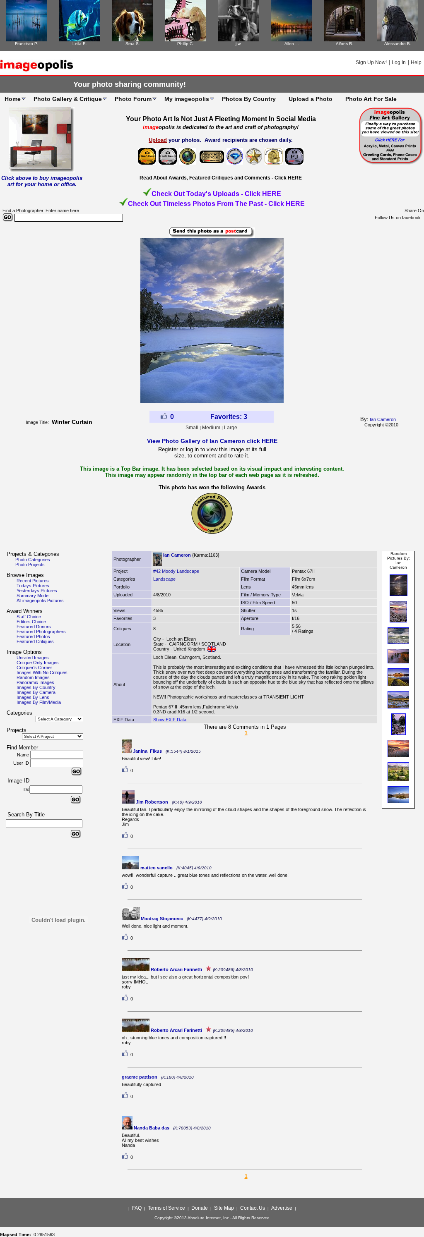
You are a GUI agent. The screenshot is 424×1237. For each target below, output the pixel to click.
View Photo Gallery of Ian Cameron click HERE (212, 441)
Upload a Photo (310, 99)
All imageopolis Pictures (40, 600)
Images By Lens (33, 697)
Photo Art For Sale (371, 99)
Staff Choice (29, 616)
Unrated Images (33, 657)
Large (230, 428)
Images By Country (36, 687)
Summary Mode (32, 595)
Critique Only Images (38, 662)
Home (13, 99)
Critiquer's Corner (34, 667)
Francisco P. (26, 43)
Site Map (224, 1208)
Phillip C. (185, 43)
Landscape (164, 579)
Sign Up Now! (371, 62)
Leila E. (79, 43)
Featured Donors (34, 626)
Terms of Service (166, 1208)
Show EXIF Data (169, 719)
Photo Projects (30, 564)
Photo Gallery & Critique (68, 99)
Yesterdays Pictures (37, 590)
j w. (238, 43)
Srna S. (132, 43)
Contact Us (252, 1208)
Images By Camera (36, 692)
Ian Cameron (383, 419)
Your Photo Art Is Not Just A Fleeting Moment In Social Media (221, 118)
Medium (211, 428)
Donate (199, 1208)
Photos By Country (249, 99)
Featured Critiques (35, 641)
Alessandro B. (397, 43)
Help (416, 62)
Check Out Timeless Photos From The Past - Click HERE (216, 203)
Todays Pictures (33, 585)
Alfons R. (344, 43)
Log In (399, 62)
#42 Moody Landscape (176, 571)
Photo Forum (133, 99)
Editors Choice (31, 621)
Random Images (33, 677)
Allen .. (291, 43)
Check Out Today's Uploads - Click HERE (216, 193)
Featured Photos (33, 636)
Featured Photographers (41, 631)
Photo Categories (32, 559)
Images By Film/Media (39, 702)
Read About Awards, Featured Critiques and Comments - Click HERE (221, 178)
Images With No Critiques (42, 672)
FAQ (137, 1208)
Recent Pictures (33, 580)
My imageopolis (186, 99)
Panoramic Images (35, 682)
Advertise (281, 1208)
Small (192, 428)
